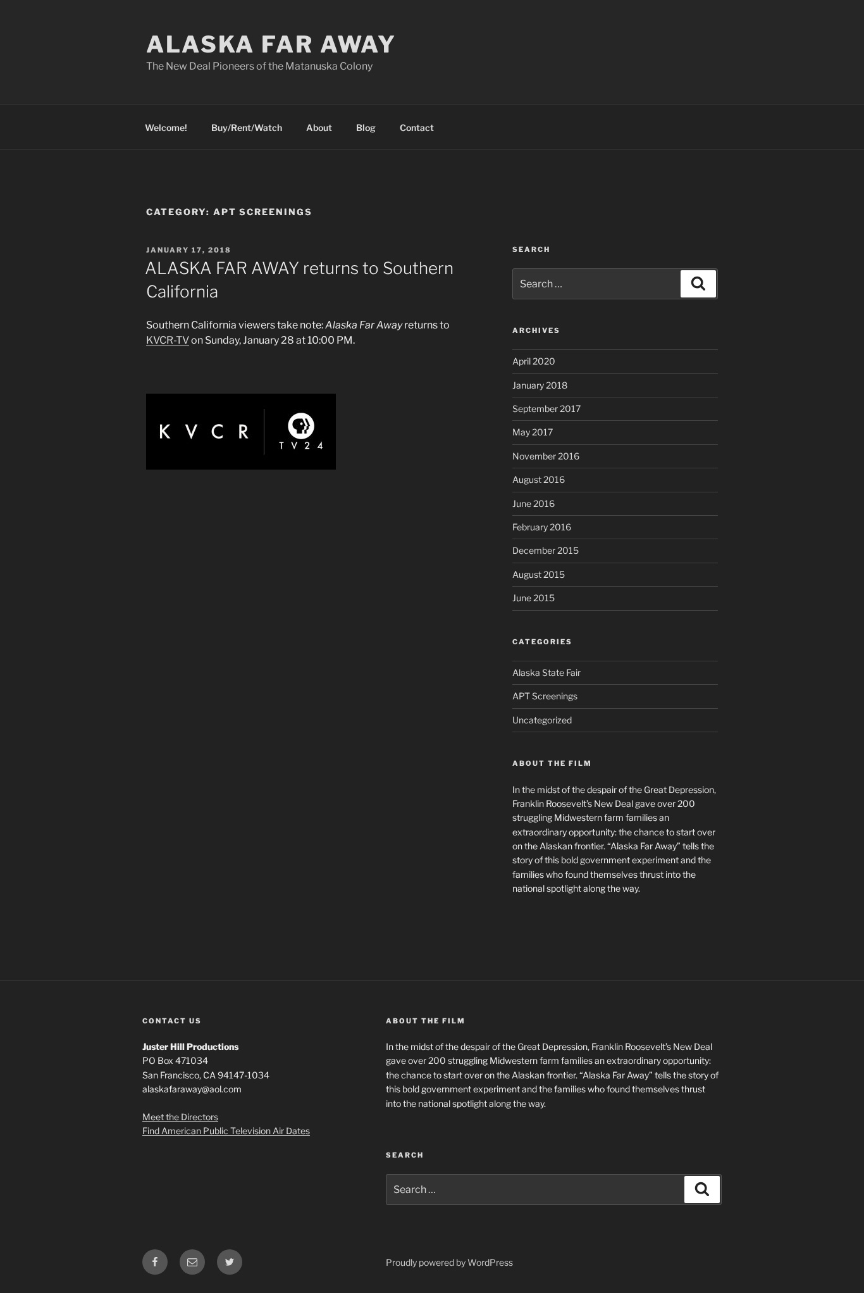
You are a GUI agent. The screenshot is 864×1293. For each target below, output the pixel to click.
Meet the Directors (180, 1116)
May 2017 (532, 432)
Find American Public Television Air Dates (226, 1130)
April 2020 (533, 361)
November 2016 (545, 456)
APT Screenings (544, 695)
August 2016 (538, 479)
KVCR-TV (167, 340)
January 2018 (539, 385)
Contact (417, 127)
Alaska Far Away (271, 44)
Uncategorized (542, 720)
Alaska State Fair (546, 672)
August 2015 (538, 574)
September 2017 (546, 408)
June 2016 (533, 503)
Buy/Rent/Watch (246, 127)
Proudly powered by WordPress (449, 1262)
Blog (366, 127)
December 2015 (545, 550)
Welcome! (166, 127)
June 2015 (533, 597)
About (319, 127)
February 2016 (541, 527)
